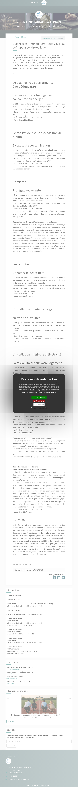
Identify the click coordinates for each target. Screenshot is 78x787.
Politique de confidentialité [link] (39, 408)
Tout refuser (39, 401)
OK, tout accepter (40, 397)
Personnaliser (39, 405)
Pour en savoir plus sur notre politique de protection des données (39, 392)
